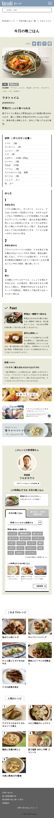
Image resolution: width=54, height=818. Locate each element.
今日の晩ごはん (16, 513)
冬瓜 (40, 548)
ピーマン (36, 88)
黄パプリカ (25, 538)
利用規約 (5, 803)
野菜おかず (14, 84)
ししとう (12, 533)
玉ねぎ (29, 88)
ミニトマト (31, 553)
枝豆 (40, 543)
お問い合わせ (7, 792)
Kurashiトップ (8, 21)
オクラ (11, 548)
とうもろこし (38, 538)
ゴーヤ (20, 548)
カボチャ (17, 91)
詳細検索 (40, 586)
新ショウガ (37, 533)
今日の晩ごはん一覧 (27, 21)
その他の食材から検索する (34, 557)
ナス (10, 91)
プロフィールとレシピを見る (27, 483)
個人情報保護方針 (9, 796)
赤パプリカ (13, 538)
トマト (4, 91)
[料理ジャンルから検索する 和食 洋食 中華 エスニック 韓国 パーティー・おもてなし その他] (25, 522)
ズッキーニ (45, 88)
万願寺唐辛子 (24, 533)
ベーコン (13, 88)
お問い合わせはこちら (26, 808)
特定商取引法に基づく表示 (12, 799)
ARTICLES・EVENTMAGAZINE (37, 513)
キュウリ (21, 543)
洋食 (4, 84)
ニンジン (21, 88)
